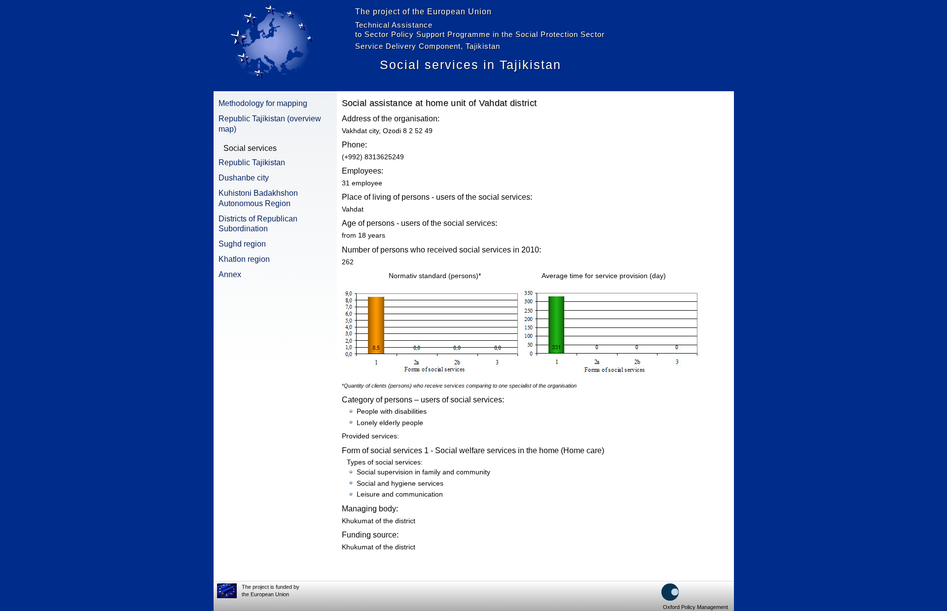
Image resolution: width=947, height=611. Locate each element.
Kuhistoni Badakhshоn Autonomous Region (258, 198)
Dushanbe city (244, 178)
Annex (230, 274)
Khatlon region (244, 259)
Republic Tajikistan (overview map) (270, 123)
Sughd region (242, 244)
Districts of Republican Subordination (258, 224)
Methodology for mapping (263, 103)
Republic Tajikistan (252, 162)
